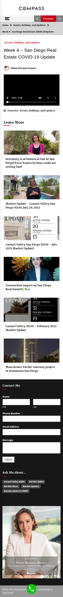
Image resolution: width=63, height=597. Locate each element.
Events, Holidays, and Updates (22, 42)
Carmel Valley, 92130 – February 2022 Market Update (31, 328)
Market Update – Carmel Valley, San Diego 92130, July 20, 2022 (30, 205)
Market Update (31, 486)
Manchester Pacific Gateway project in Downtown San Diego (30, 368)
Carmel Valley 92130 (14, 481)
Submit (8, 459)
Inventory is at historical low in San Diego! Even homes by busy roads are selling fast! (30, 162)
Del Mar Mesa (11, 486)
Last (35, 407)
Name (7, 396)
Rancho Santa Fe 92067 (16, 490)
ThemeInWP (8, 592)
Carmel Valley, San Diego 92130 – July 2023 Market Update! (31, 246)
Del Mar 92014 (36, 481)
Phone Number (12, 413)
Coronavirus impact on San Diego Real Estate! (28, 287)
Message (8, 440)
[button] (37, 18)
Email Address (11, 426)
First (4, 407)
